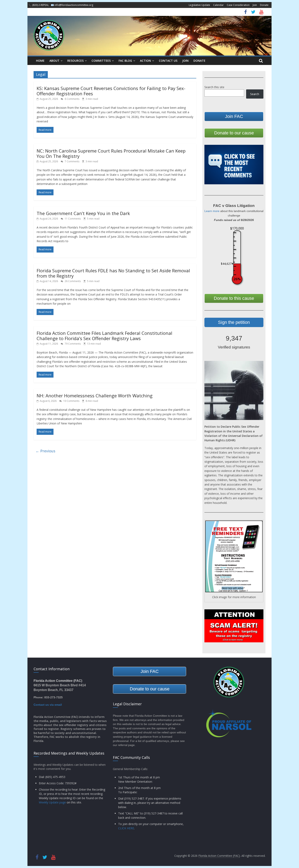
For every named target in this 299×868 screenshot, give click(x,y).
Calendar (218, 5)
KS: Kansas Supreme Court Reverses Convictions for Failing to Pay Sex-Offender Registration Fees (111, 91)
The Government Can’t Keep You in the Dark (83, 213)
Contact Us (168, 61)
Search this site (214, 87)
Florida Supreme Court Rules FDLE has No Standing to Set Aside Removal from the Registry (113, 273)
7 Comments (71, 161)
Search (254, 94)
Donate (264, 5)
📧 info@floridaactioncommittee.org (72, 5)
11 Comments (72, 218)
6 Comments (71, 99)
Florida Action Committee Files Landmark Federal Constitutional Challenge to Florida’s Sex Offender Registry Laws (104, 335)
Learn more (211, 211)
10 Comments (71, 401)
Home (40, 61)
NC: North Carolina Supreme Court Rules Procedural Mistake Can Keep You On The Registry (111, 153)
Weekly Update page (52, 802)
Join (255, 5)
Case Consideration (238, 5)
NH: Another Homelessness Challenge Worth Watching (95, 395)
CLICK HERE (126, 828)
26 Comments (72, 281)
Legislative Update (199, 5)
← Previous (45, 450)
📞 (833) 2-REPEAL (38, 5)
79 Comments (72, 343)
